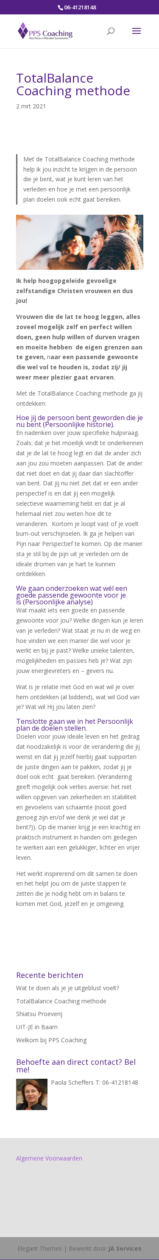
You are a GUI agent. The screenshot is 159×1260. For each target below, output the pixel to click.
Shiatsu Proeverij (39, 1014)
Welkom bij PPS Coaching (51, 1040)
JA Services (125, 1248)
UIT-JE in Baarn (37, 1027)
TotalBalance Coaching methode (61, 1001)
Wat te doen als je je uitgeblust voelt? (67, 988)
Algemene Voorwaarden (49, 1158)
